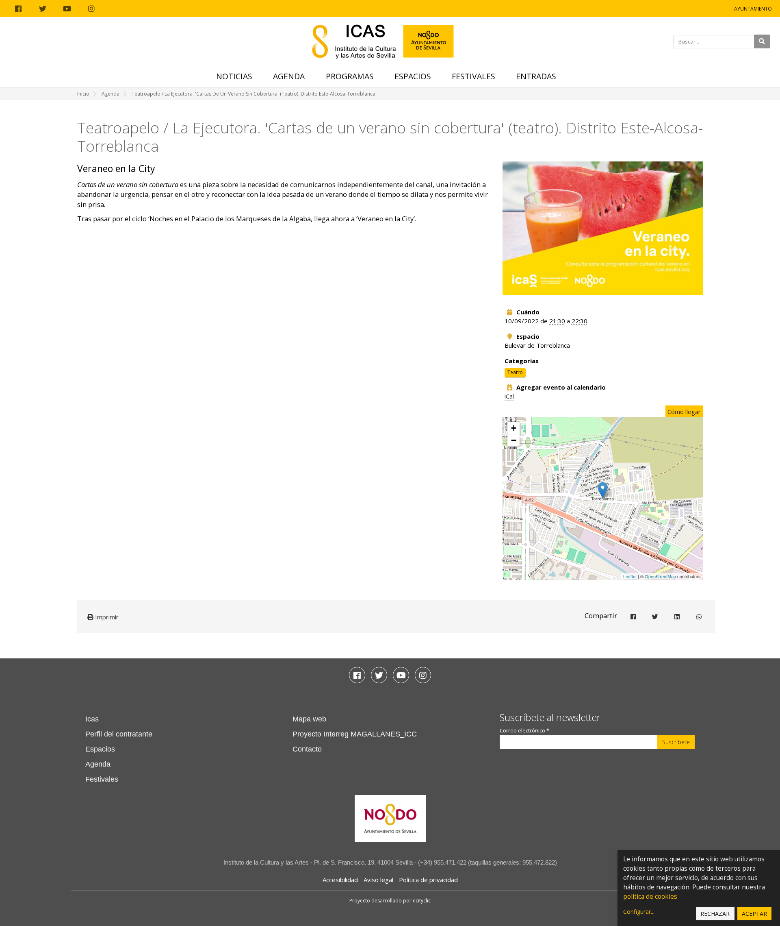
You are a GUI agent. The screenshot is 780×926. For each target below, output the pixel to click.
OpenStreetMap (660, 576)
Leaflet (630, 576)
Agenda (289, 76)
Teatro (515, 372)
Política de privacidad (428, 880)
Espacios (412, 76)
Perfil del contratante (118, 734)
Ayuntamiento (753, 8)
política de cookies (650, 896)
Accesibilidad (340, 880)
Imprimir (106, 617)
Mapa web (309, 719)
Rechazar (715, 913)
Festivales (473, 76)
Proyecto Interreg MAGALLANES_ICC (354, 734)
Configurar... (638, 911)
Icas (92, 719)
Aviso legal (378, 880)
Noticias (234, 76)
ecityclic (422, 900)
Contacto (307, 749)
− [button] (513, 440)
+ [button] (513, 428)
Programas (350, 76)
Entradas (536, 76)
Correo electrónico (524, 731)
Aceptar (754, 913)
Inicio (83, 93)
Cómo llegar (684, 411)
